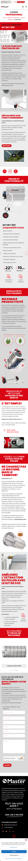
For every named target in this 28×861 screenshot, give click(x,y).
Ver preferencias (14, 855)
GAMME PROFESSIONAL (13, 17)
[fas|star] (14, 836)
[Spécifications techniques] (8, 276)
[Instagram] (13, 2)
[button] (26, 840)
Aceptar (14, 851)
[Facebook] (11, 2)
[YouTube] (16, 2)
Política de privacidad (17, 858)
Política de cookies (9, 858)
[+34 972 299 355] (3, 827)
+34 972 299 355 (8, 827)
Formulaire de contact (9, 822)
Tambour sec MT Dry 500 (14, 666)
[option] (14, 155)
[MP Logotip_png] (4, 6)
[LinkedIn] (13, 831)
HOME (4, 17)
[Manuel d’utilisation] (21, 276)
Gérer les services (13, 847)
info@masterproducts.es (10, 825)
